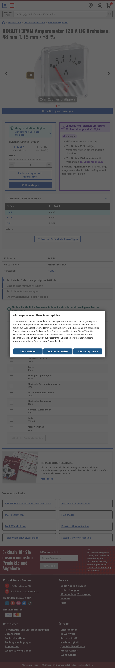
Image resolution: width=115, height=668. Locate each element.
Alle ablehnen (28, 351)
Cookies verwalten (58, 351)
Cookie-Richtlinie (56, 341)
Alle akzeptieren (88, 351)
